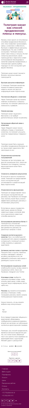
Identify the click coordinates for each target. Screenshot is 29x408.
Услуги (4, 377)
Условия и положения (6, 405)
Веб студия (6, 372)
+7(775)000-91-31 (8, 393)
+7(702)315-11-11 (7, 395)
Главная (5, 369)
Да (13, 354)
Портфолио (6, 375)
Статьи (5, 346)
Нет (16, 354)
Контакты (5, 389)
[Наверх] (15, 400)
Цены (4, 380)
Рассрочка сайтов (8, 383)
